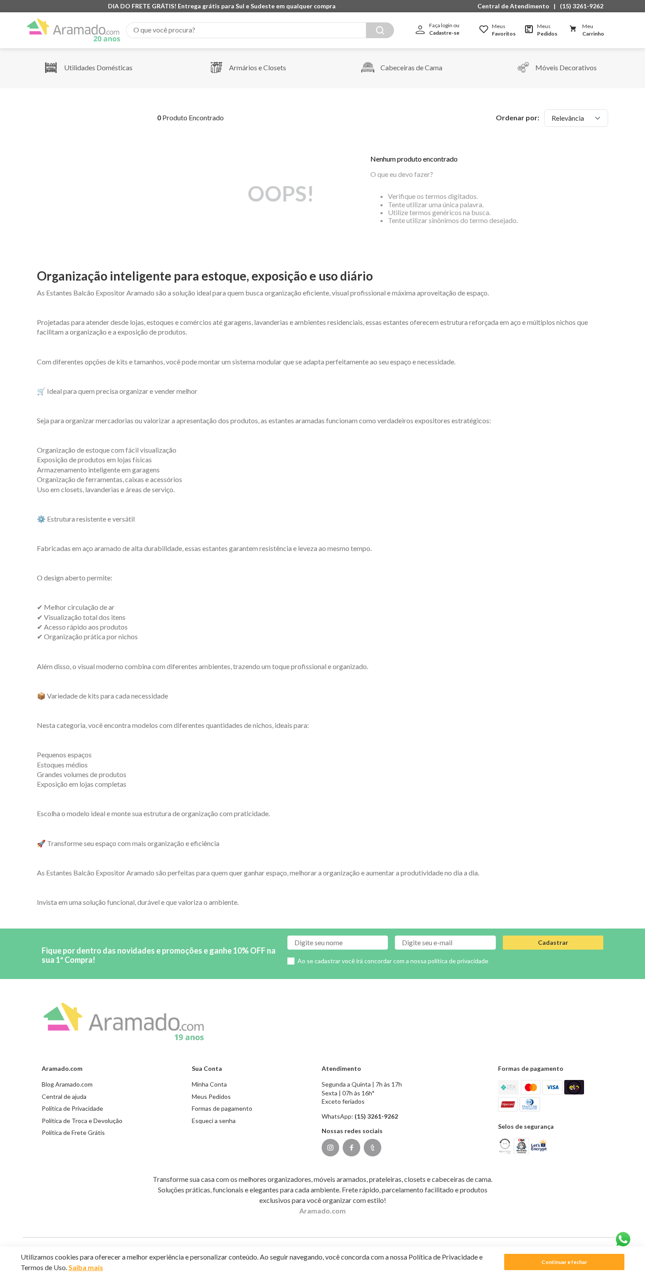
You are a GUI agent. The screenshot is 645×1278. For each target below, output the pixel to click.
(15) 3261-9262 (581, 6)
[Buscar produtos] (380, 30)
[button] (515, 6)
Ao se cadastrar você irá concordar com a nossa (392, 961)
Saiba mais (85, 1267)
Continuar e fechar (564, 1262)
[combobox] (260, 30)
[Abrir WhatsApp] (623, 1239)
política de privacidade (458, 961)
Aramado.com (322, 1210)
